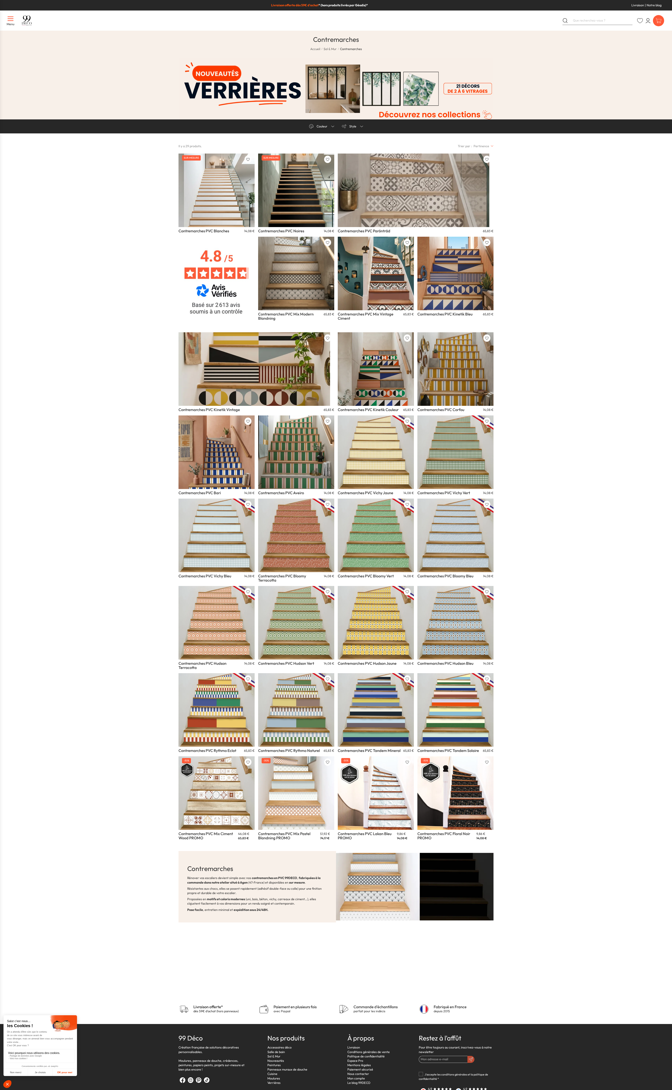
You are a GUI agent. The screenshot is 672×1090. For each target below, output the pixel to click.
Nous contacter (358, 1074)
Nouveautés (275, 1061)
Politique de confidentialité (366, 1056)
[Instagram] (190, 1080)
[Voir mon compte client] (640, 20)
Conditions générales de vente (368, 1052)
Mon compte (356, 1078)
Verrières (274, 1083)
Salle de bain (276, 1052)
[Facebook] (182, 1080)
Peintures (274, 1065)
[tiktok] (207, 1080)
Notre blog (654, 5)
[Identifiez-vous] (648, 20)
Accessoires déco (279, 1047)
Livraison (637, 5)
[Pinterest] (198, 1080)
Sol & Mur (274, 1056)
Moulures (273, 1078)
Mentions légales (359, 1065)
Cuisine (272, 1074)
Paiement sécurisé (360, 1069)
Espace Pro (355, 1061)
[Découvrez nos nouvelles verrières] (335, 88)
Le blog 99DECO (358, 1083)
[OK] (470, 1059)
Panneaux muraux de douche (287, 1069)
